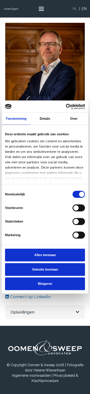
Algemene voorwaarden (31, 375)
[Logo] (11, 9)
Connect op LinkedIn (30, 296)
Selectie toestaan (45, 269)
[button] (41, 8)
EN (84, 9)
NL (75, 9)
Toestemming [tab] (16, 118)
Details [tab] (45, 118)
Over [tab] (74, 118)
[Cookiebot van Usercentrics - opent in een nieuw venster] (66, 106)
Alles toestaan (45, 255)
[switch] (79, 207)
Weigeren (45, 283)
